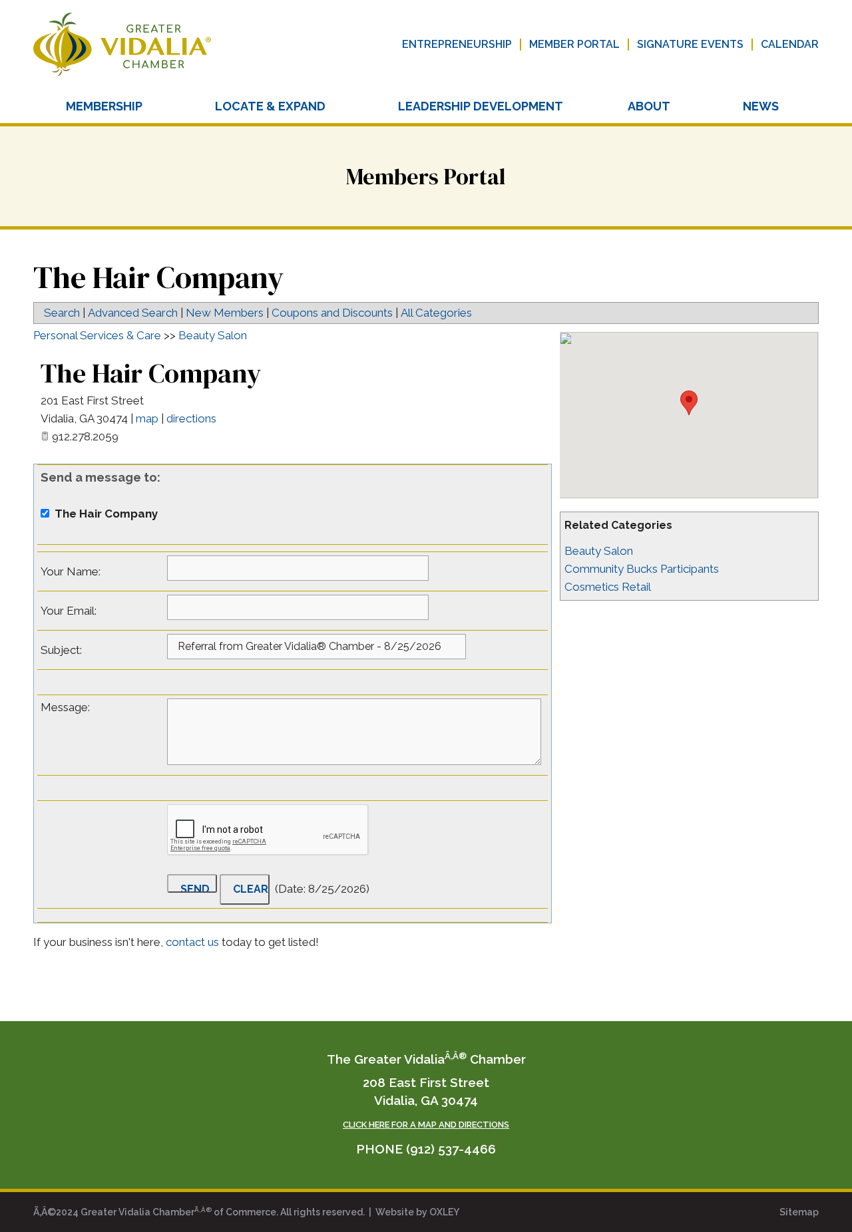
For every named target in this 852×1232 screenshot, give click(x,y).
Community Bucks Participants (641, 568)
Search (62, 312)
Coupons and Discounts (332, 312)
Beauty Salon (598, 550)
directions (191, 418)
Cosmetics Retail (607, 586)
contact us (194, 942)
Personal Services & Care (97, 335)
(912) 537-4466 (451, 1149)
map (147, 418)
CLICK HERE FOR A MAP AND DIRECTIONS (426, 1125)
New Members (225, 312)
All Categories (436, 312)
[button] (689, 402)
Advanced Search (133, 312)
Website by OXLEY (417, 1212)
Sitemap (799, 1212)
